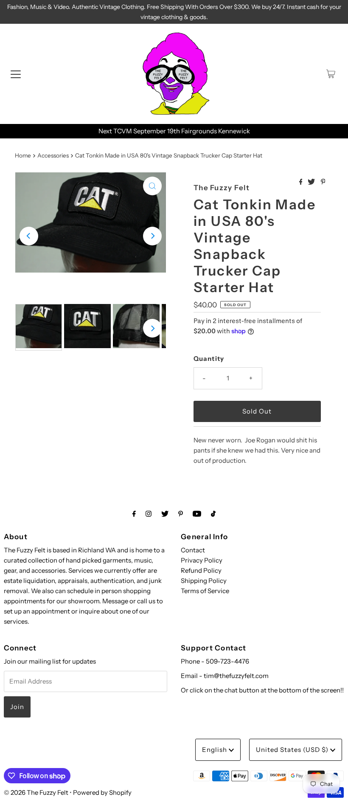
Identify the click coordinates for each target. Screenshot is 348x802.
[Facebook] (134, 514)
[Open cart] (331, 74)
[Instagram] (149, 514)
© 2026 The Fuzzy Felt (36, 792)
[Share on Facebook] (301, 182)
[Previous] (29, 236)
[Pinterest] (180, 514)
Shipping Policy (204, 581)
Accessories (53, 155)
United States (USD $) (293, 750)
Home (23, 155)
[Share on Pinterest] (323, 182)
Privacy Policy (201, 560)
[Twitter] (164, 514)
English (215, 750)
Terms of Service (205, 591)
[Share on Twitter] (312, 182)
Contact (193, 550)
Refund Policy (201, 570)
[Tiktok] (213, 514)
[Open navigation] (15, 73)
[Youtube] (197, 514)
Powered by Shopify (102, 792)
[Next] (152, 236)
